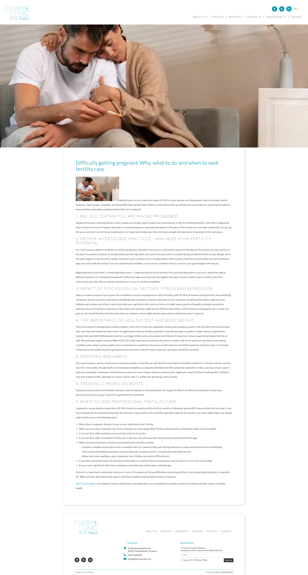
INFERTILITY (235, 16)
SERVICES (252, 16)
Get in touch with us (86, 483)
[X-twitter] (281, 9)
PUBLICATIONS (274, 16)
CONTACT (296, 16)
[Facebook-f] (274, 9)
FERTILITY (218, 16)
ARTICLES (211, 531)
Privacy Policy (201, 560)
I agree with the (195, 560)
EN (295, 8)
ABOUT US (198, 16)
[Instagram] (289, 9)
